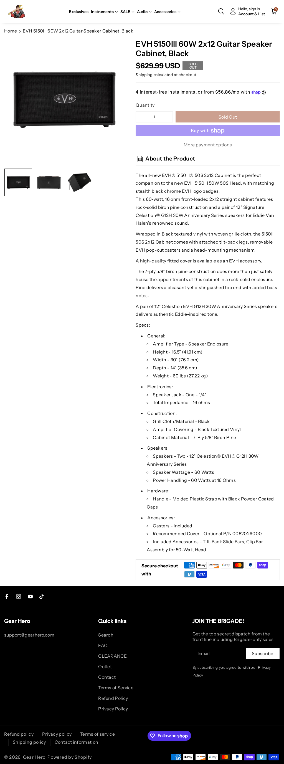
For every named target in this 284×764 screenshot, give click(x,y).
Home (10, 31)
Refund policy (19, 734)
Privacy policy (57, 734)
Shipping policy (29, 742)
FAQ (103, 645)
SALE (125, 11)
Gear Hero (34, 757)
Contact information (76, 742)
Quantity (145, 105)
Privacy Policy (113, 709)
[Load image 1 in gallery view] (18, 182)
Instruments (102, 11)
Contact (107, 677)
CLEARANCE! (113, 656)
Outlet (105, 666)
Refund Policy (113, 698)
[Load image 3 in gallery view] (79, 182)
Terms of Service (115, 687)
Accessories (165, 11)
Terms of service (97, 734)
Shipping (144, 74)
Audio (142, 11)
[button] (104, 11)
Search (105, 635)
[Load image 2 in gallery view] (49, 182)
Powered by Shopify (69, 757)
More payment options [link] (208, 144)
